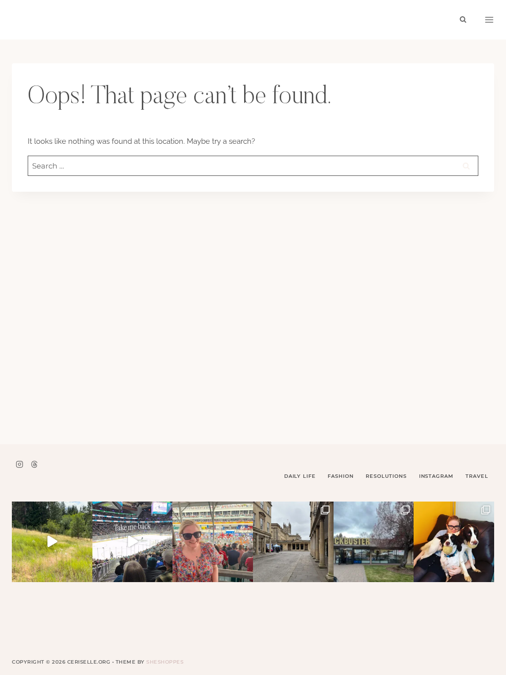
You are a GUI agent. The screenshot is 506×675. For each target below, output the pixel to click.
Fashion (340, 476)
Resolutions (386, 476)
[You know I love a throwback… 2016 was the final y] (454, 542)
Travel (476, 476)
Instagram (436, 476)
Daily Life (300, 476)
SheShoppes (164, 662)
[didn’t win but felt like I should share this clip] (132, 542)
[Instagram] (19, 464)
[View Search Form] (463, 19)
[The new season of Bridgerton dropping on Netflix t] (293, 542)
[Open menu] (489, 20)
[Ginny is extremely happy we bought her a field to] (52, 542)
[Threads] (34, 464)
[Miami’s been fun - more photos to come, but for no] (212, 542)
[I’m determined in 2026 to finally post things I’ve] (374, 542)
